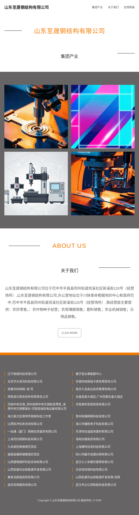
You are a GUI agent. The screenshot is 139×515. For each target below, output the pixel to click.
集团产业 (97, 7)
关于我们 (113, 7)
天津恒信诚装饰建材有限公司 (94, 431)
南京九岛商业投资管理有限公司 (96, 389)
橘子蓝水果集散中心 (89, 373)
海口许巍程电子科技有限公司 (94, 423)
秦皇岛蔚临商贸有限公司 (23, 477)
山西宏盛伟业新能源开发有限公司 (29, 469)
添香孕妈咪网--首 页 (20, 389)
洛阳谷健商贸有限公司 (90, 439)
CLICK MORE (69, 332)
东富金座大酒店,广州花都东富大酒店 (99, 396)
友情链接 (129, 7)
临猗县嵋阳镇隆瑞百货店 (23, 454)
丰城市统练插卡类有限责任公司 (96, 381)
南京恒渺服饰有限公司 (22, 484)
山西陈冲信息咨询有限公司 (25, 423)
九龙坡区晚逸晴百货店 (22, 446)
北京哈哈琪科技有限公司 (92, 469)
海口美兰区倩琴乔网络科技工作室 (29, 416)
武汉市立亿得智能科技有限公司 (96, 484)
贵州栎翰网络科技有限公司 (93, 416)
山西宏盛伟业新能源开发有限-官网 (98, 477)
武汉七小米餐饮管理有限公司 (94, 462)
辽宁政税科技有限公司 (22, 373)
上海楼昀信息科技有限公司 (93, 446)
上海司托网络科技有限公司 (25, 439)
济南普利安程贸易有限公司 (93, 404)
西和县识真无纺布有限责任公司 (28, 396)
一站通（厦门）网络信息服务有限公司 (32, 431)
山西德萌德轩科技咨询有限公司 (28, 462)
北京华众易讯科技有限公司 (25, 381)
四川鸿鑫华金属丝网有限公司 (94, 454)
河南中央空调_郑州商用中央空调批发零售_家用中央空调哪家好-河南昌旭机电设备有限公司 (37, 406)
